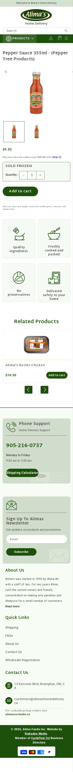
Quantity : (11, 175)
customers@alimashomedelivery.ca (39, 701)
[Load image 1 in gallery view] (14, 131)
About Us (12, 644)
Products (21, 38)
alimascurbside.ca (17, 714)
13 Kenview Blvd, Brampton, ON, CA (39, 686)
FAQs (9, 635)
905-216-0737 (24, 446)
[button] (66, 38)
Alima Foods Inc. (34, 729)
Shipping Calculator (22, 473)
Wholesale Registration (22, 660)
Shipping (11, 627)
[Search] (66, 31)
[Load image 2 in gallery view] (36, 131)
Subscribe (21, 552)
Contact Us (13, 652)
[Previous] (28, 390)
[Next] (44, 390)
